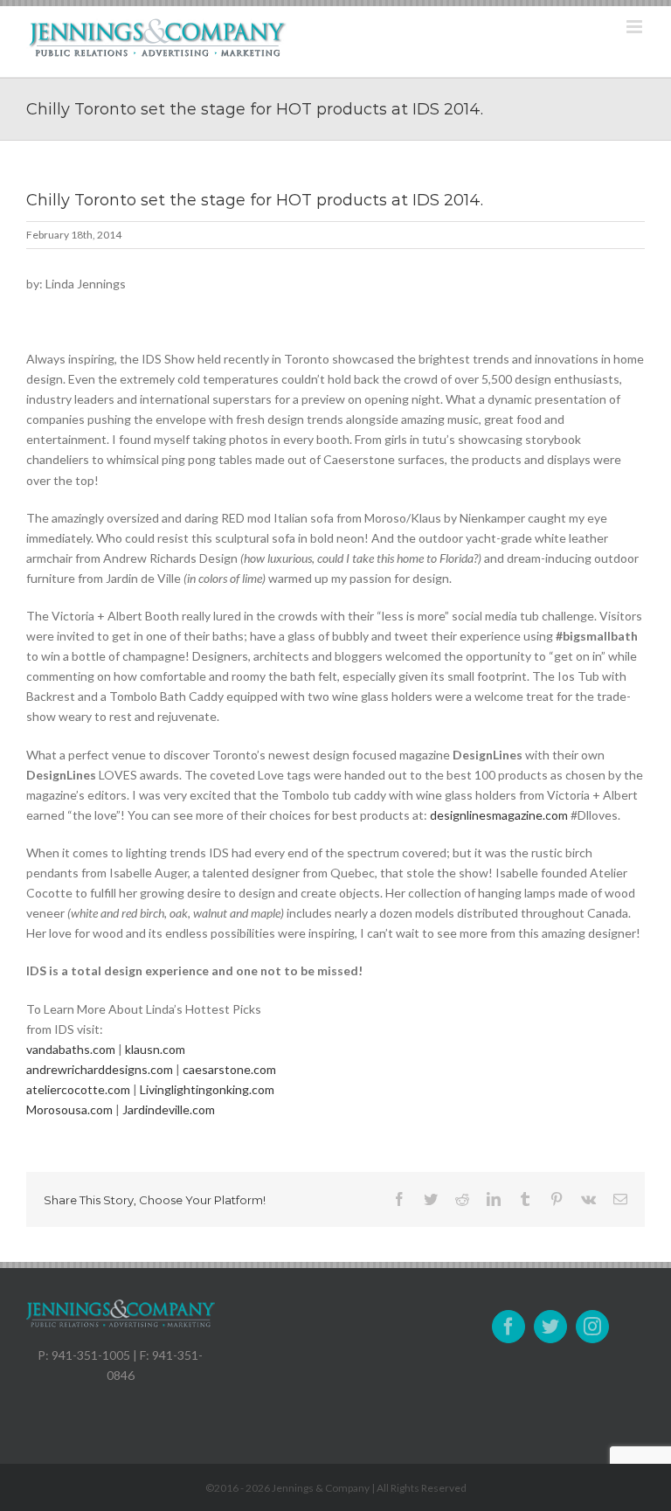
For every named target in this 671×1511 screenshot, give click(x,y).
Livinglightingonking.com (207, 1089)
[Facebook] (508, 1326)
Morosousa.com (69, 1109)
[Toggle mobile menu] (635, 26)
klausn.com (155, 1049)
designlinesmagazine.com (499, 814)
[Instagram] (592, 1326)
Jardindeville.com (168, 1109)
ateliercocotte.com (78, 1089)
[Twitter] (550, 1326)
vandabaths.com (70, 1049)
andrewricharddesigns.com (99, 1069)
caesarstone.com (229, 1069)
